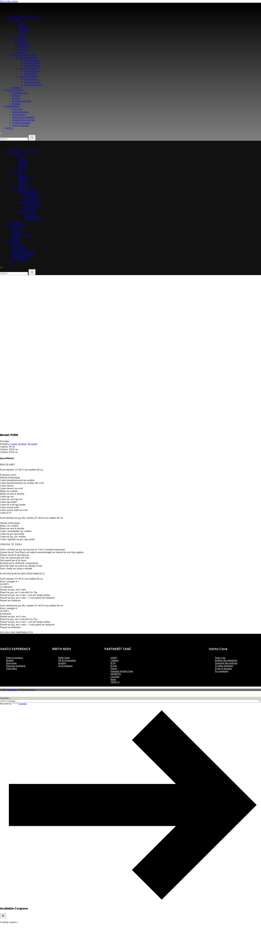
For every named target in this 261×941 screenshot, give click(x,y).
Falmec (113, 668)
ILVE (113, 663)
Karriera (62, 663)
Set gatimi (32, 444)
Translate (22, 703)
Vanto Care (220, 657)
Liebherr (114, 660)
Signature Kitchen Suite (121, 671)
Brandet (10, 660)
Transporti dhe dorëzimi (226, 663)
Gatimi (14, 444)
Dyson (113, 666)
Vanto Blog (11, 668)
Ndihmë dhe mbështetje (226, 660)
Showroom (11, 663)
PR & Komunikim (67, 660)
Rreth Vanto (64, 657)
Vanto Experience (14, 657)
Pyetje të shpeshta (223, 668)
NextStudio (12, 690)
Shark (113, 679)
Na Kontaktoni (65, 666)
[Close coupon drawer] (3, 915)
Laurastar (114, 676)
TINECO (114, 682)
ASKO (113, 657)
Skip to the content (9, 1)
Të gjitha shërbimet (224, 666)
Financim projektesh (15, 666)
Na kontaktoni (221, 671)
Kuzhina (22, 444)
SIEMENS (115, 674)
